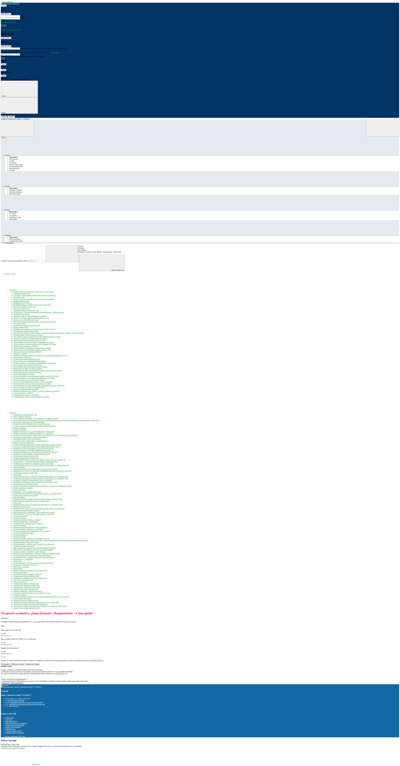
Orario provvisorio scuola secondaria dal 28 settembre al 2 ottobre (34, 344)
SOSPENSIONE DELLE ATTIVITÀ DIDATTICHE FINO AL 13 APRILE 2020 (40, 477)
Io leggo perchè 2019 (20, 572)
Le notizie (82, 250)
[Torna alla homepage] (200, 119)
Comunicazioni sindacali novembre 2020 (26, 325)
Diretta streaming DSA (20, 327)
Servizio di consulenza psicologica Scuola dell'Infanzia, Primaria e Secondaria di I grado (42, 486)
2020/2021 (13, 290)
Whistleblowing (10, 729)
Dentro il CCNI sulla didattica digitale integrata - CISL (31, 318)
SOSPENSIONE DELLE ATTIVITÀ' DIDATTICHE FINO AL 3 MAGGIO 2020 (41, 465)
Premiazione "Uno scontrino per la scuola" (27, 492)
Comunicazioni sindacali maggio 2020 (26, 458)
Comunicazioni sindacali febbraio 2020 (26, 576)
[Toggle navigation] (17, 128)
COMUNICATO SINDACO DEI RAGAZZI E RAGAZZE (33, 463)
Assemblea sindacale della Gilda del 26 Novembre (29, 316)
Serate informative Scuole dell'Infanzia (26, 389)
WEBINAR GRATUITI (21, 314)
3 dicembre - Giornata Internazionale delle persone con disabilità (34, 295)
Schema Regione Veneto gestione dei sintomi (28, 335)
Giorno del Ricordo (19, 518)
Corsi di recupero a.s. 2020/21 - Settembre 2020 (29, 387)
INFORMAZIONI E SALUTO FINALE (27, 439)
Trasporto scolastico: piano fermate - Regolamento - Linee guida (34, 363)
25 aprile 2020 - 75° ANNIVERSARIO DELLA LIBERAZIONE (35, 461)
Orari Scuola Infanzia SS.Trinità (23, 374)
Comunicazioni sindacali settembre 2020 (26, 359)
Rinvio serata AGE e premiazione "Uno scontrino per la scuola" (34, 512)
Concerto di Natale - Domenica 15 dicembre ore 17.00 (31, 538)
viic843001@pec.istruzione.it (27, 704)
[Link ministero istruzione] (10, 3)
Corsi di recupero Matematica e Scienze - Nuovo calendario (32, 382)
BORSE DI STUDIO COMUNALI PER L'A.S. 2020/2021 (33, 433)
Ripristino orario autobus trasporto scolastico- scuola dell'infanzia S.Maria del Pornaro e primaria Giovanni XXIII (50, 540)
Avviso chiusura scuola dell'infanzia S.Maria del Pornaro (32, 555)
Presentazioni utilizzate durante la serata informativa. (30, 527)
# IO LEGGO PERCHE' (21, 308)
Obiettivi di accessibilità (13, 727)
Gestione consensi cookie (13, 731)
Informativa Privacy (11, 721)
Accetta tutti (32, 664)
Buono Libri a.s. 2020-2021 (22, 357)
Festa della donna (19, 497)
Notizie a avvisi (10, 274)
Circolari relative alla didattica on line (25, 484)
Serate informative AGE (21, 301)
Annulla (4, 117)
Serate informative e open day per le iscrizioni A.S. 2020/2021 (33, 544)
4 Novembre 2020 (19, 323)
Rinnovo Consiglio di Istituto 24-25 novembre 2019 (30, 570)
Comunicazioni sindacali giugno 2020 (25, 456)
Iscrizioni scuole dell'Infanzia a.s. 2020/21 (27, 520)
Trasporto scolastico (19, 595)
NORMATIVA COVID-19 (22, 303)
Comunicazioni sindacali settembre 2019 (26, 608)
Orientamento (17, 568)
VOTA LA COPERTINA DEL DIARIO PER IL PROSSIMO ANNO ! (37, 446)
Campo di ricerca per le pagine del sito (13, 261)
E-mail (23, 48)
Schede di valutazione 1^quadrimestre (25, 522)
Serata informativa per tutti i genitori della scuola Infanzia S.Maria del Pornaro (38, 385)
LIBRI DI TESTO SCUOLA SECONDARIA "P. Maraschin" (33, 431)
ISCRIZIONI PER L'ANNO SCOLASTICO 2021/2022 (32, 305)
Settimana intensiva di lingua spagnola (25, 600)
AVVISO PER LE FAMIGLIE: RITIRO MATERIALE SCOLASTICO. (37, 445)
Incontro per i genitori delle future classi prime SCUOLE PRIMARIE (36, 602)
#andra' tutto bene (19, 490)
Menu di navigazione (117, 270)
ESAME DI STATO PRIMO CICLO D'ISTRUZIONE (31, 424)
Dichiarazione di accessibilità (14, 725)
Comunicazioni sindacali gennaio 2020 (26, 583)
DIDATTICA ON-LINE (21, 507)
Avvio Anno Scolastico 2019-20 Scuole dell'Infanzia (30, 604)
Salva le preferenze (17, 683)
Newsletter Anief (18, 297)
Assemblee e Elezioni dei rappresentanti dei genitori (30, 338)
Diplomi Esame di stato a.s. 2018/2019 (26, 395)
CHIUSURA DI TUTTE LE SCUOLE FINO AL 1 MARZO (33, 514)
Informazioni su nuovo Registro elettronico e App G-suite (32, 350)
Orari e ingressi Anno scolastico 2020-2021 (27, 365)
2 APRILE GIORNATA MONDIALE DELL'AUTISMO (32, 480)
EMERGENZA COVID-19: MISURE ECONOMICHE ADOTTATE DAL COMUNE (42, 471)
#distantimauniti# (19, 467)
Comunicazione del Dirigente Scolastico (26, 510)
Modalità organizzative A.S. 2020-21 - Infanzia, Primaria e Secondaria (36, 391)
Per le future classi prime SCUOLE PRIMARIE (29, 422)
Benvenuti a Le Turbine (21, 567)
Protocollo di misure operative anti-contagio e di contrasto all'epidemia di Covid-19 (40, 355)
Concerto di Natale (19, 537)
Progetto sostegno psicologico (23, 488)
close (3, 137)
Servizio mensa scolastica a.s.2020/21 (25, 346)
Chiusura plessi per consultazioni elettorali (27, 352)
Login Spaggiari (54, 52)
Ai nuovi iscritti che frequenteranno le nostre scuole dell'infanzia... (35, 426)
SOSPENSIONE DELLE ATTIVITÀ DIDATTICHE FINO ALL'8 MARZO (39, 508)
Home (81, 246)
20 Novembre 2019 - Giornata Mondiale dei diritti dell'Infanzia (34, 557)
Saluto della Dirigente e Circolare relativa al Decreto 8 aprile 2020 (35, 469)
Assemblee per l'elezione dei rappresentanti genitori (30, 578)
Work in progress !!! (20, 582)
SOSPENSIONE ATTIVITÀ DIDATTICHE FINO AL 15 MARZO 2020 (37, 505)
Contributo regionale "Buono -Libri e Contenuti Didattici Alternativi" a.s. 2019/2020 (41, 597)
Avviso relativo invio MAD (22, 598)
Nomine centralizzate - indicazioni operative (27, 591)
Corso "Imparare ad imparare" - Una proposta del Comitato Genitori (35, 418)
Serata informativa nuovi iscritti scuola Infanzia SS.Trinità (32, 384)
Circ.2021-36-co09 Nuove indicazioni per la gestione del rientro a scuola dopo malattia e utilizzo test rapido (48, 333)
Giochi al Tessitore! (19, 525)
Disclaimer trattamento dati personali (13, 748)
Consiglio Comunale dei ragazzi (23, 546)
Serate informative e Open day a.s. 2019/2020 (28, 529)
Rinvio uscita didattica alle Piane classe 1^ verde (29, 340)
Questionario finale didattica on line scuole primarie (30, 437)
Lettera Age (17, 475)
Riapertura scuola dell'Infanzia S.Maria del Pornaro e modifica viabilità (36, 553)
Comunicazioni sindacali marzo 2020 (25, 495)
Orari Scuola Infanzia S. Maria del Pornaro (27, 372)
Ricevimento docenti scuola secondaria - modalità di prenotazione (34, 322)
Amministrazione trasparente (14, 733)
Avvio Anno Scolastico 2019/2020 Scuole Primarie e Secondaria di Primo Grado (39, 606)
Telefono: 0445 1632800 (16, 700)
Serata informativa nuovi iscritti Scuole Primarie (29, 380)
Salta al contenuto (6, 2)
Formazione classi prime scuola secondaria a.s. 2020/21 (31, 397)
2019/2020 (13, 413)
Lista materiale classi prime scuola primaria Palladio (30, 367)
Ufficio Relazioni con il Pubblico (16, 723)
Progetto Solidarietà (19, 428)
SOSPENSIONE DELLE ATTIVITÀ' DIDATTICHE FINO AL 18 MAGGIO (39, 460)
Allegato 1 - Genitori (20, 353)
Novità (81, 248)
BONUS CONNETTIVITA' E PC (24, 307)
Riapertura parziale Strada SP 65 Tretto (26, 542)
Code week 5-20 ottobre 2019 (23, 580)
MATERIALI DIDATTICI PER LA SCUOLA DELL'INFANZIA (35, 482)
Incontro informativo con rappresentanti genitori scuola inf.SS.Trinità (35, 376)
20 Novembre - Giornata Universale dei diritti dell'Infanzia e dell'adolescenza (38, 312)
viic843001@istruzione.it (26, 702)
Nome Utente (25, 16)
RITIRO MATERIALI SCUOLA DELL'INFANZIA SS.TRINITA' (35, 452)
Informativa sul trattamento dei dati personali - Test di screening (34, 329)
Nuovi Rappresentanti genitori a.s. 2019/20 (27, 574)
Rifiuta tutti (18, 664)
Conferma (11, 117)
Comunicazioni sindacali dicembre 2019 (26, 585)
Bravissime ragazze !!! (20, 535)
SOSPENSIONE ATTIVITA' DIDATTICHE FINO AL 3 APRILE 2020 (37, 493)
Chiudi (3, 64)
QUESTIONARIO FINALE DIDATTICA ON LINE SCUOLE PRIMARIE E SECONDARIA (45, 435)
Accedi (4, 5)
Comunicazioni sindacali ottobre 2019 (25, 589)
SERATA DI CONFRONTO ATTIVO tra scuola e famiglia (33, 550)
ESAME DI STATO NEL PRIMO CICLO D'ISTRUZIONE (33, 448)
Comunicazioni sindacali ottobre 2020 (25, 331)
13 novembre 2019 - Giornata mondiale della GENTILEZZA (33, 563)
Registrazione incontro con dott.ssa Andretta (27, 368)
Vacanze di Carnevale (20, 516)
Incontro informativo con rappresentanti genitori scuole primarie (34, 378)
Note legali (8, 720)
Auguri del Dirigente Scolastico (23, 533)
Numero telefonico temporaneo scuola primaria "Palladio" (32, 348)
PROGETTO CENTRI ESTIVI (24, 443)
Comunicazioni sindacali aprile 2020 (25, 473)
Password (24, 18)
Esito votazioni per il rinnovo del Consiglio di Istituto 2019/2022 (34, 548)
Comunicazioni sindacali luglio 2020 (25, 415)
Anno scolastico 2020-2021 (22, 416)
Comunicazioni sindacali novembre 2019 (26, 587)
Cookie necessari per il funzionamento (13, 679)
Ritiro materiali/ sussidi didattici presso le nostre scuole (31, 501)
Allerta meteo (17, 561)
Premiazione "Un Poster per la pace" (25, 565)
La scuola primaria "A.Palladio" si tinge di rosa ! (29, 552)
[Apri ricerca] (382, 128)
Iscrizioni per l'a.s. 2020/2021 (23, 559)
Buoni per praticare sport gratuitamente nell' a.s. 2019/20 (31, 531)
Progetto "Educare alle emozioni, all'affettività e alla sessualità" (34, 292)
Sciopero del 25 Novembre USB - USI (26, 320)
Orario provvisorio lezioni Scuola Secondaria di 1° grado (32, 593)
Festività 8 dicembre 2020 (21, 293)
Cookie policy (9, 718)
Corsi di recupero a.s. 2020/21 (23, 393)
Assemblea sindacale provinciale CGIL (26, 310)
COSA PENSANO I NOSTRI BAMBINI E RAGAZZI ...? (33, 450)
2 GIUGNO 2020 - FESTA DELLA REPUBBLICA (30, 441)
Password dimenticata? (8, 22)
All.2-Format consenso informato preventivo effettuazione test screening (37, 337)
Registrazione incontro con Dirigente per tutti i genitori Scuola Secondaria (37, 370)
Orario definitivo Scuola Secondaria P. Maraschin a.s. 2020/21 (33, 342)
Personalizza (5, 664)
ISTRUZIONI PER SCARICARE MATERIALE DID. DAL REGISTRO (38, 499)
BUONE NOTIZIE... (20, 430)
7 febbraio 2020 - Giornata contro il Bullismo (28, 523)
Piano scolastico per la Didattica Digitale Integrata (29, 361)
